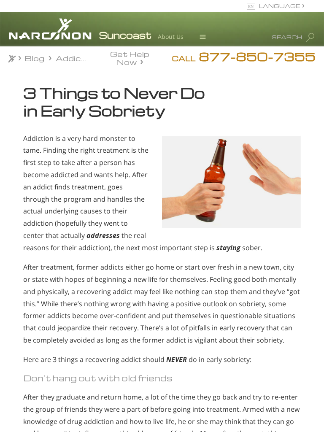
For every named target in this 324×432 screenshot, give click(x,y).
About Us (171, 36)
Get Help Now (129, 57)
